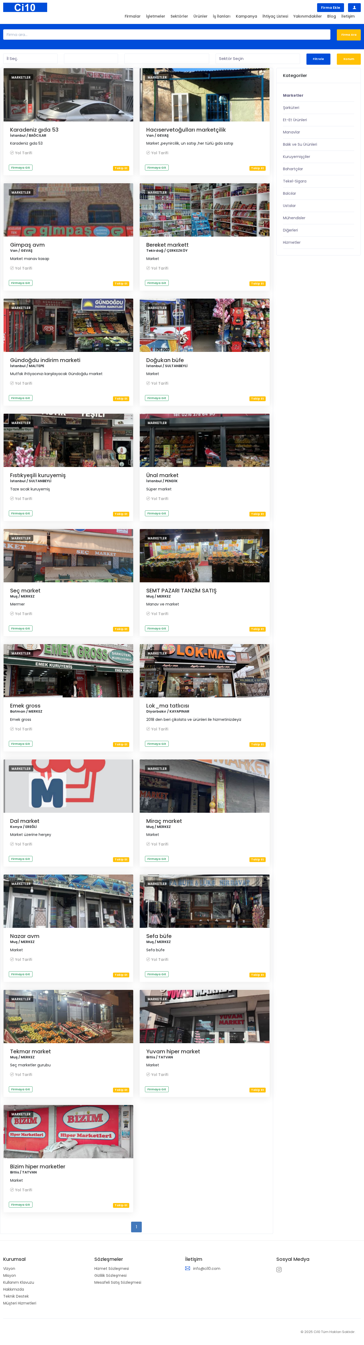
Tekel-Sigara (294, 181)
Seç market (25, 590)
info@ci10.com (206, 1268)
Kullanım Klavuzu (18, 1282)
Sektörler (179, 16)
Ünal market (162, 475)
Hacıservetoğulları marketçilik (186, 129)
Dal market (24, 821)
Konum (348, 59)
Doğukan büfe (165, 360)
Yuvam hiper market (173, 1051)
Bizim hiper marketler (37, 1166)
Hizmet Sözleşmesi (111, 1268)
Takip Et (121, 168)
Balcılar (289, 193)
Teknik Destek (16, 1296)
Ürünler (200, 16)
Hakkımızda (13, 1289)
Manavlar (291, 132)
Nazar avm (24, 936)
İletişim (348, 16)
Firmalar (133, 16)
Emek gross (25, 705)
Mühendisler (294, 218)
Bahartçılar (293, 169)
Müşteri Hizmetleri (19, 1303)
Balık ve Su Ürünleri (300, 144)
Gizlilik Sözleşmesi (110, 1275)
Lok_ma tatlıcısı (167, 705)
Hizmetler (292, 242)
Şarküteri (291, 107)
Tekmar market (30, 1051)
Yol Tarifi (23, 153)
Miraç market (164, 821)
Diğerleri (290, 230)
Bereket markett (167, 245)
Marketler (21, 77)
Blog (331, 16)
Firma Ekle (330, 7)
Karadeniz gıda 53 (34, 129)
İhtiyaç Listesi (275, 16)
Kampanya (246, 16)
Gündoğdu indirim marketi (45, 360)
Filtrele (318, 59)
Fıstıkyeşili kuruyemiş (38, 475)
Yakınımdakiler (307, 16)
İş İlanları (221, 16)
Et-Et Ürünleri (295, 120)
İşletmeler (155, 16)
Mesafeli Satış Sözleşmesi (117, 1282)
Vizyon (9, 1268)
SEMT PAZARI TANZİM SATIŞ (181, 590)
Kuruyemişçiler (296, 156)
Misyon (9, 1275)
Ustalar (289, 205)
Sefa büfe (159, 936)
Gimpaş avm (27, 245)
